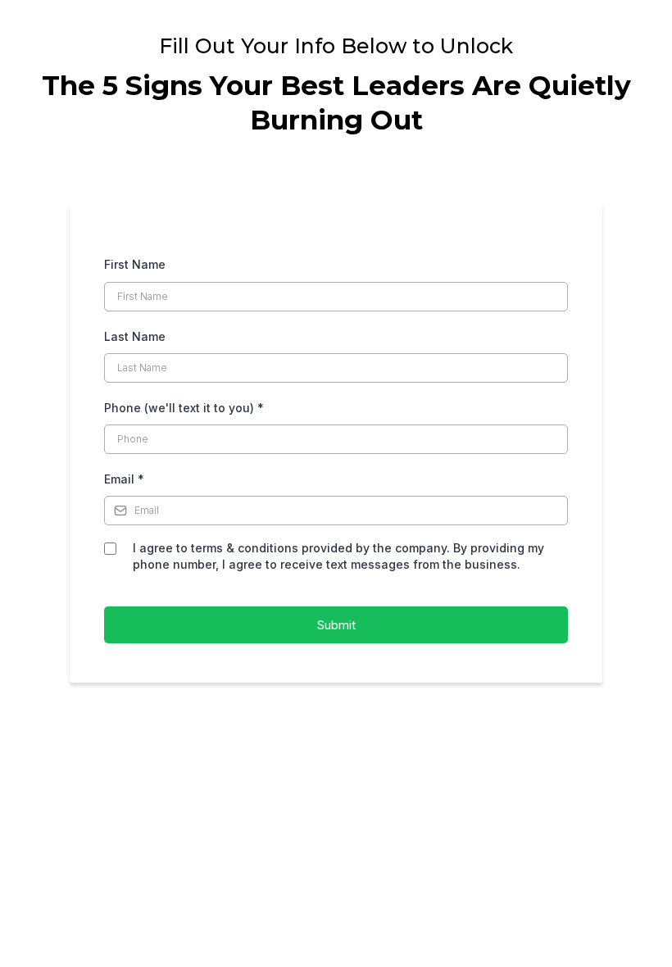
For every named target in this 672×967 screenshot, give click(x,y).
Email (124, 479)
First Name (135, 264)
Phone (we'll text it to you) (184, 408)
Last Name (135, 336)
